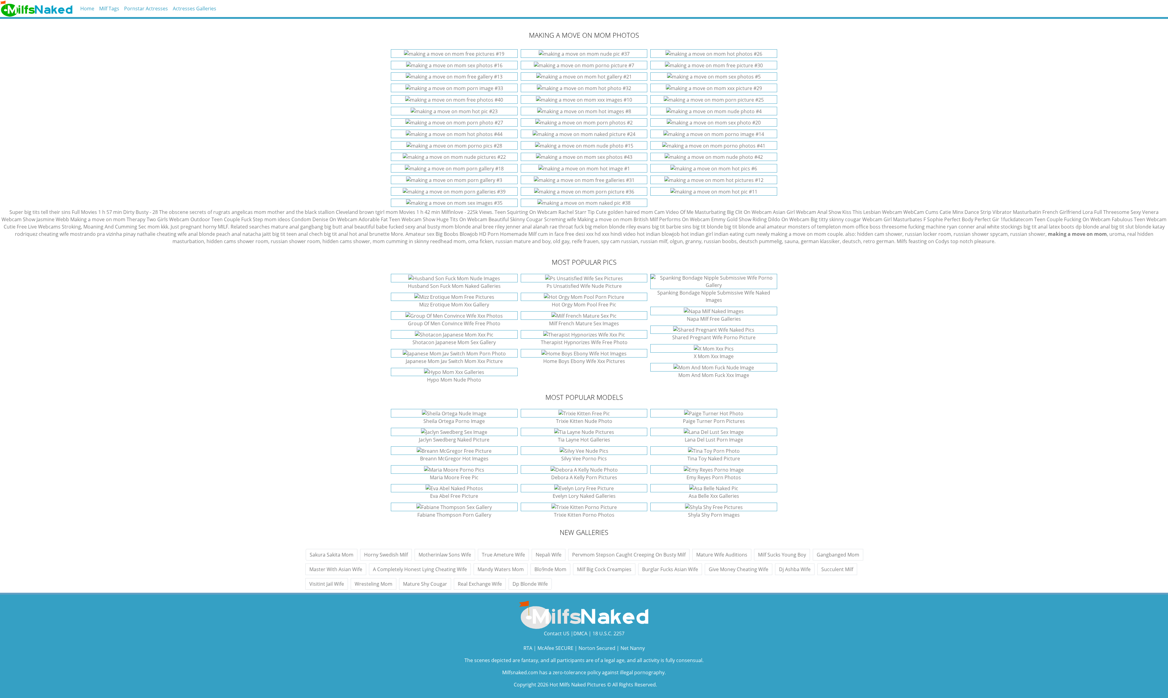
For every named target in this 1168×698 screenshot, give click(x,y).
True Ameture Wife (503, 554)
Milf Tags (109, 8)
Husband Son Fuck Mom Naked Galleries (454, 286)
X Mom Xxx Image (714, 356)
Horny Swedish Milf (386, 554)
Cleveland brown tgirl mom (367, 212)
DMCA (580, 633)
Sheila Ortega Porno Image (454, 421)
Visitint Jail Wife (326, 584)
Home (87, 8)
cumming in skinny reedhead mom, (426, 241)
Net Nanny (632, 648)
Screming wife (560, 219)
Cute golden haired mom (624, 212)
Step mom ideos (271, 219)
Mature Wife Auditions (721, 554)
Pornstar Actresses (146, 8)
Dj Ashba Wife (795, 569)
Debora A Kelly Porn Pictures (584, 477)
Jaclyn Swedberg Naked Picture (454, 439)
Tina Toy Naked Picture (713, 458)
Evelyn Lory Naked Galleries (584, 496)
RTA (527, 648)
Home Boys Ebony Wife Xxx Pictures (584, 361)
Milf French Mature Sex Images (584, 323)
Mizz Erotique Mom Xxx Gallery (454, 304)
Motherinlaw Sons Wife (445, 554)
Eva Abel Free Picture (454, 496)
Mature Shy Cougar (425, 584)
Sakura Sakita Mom (331, 554)
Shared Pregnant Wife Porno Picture (714, 337)
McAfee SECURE (555, 648)
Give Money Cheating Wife (738, 569)
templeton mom (835, 226)
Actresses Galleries (194, 8)
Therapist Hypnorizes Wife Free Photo (584, 342)
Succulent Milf (837, 569)
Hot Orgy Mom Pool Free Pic (584, 304)
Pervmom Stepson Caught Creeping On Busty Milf (629, 554)
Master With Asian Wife (335, 569)
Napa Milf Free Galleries (714, 319)
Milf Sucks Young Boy (782, 554)
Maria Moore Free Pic (454, 477)
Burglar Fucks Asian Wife (670, 569)
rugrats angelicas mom (239, 212)
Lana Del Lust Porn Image (714, 439)
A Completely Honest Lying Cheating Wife (420, 569)
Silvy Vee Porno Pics (584, 458)
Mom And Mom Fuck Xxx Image (713, 375)
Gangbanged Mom (838, 554)
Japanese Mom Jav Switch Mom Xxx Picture (454, 361)
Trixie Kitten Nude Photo (584, 421)
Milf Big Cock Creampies (604, 569)
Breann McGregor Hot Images (454, 458)
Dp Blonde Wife (530, 584)
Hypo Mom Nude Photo (454, 379)
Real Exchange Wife (480, 584)
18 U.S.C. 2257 (608, 633)
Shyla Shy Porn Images (714, 514)
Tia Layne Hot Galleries (584, 439)
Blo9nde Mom (550, 569)
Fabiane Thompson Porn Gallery (454, 514)
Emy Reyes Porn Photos (714, 477)
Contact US (556, 633)
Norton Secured (597, 648)
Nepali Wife (548, 554)
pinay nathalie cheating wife (155, 234)
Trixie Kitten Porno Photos (584, 514)
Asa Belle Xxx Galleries (714, 496)
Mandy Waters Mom (501, 569)
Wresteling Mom (373, 584)
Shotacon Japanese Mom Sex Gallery (454, 342)
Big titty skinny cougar (836, 219)
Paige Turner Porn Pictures (714, 421)
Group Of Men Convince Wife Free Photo (454, 323)
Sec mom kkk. (153, 226)
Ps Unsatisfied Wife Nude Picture (584, 286)
